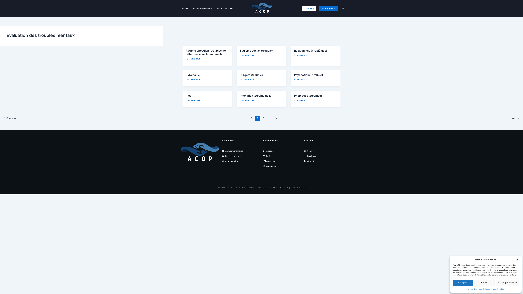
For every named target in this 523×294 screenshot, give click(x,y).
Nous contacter (225, 8)
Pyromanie (193, 75)
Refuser (484, 282)
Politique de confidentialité (493, 289)
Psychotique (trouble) (308, 75)
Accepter (462, 282)
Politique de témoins (474, 289)
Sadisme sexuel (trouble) (256, 50)
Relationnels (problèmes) (310, 50)
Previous (10, 118)
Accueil (184, 8)
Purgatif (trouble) (251, 75)
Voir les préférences (507, 282)
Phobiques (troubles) (308, 95)
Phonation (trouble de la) (256, 95)
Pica (188, 95)
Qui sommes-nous (202, 8)
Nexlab (274, 187)
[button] (517, 259)
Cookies (284, 187)
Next (515, 118)
